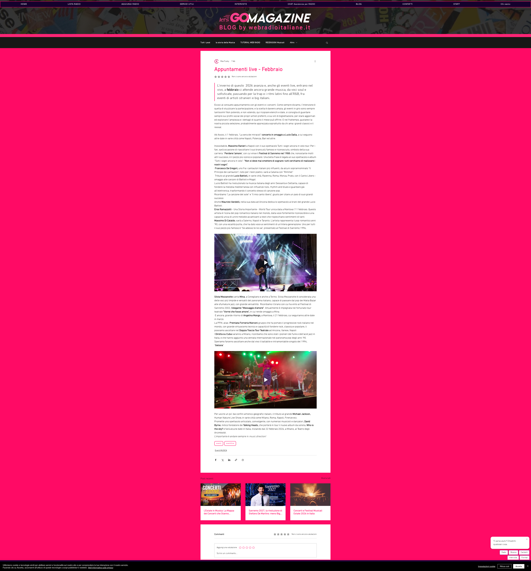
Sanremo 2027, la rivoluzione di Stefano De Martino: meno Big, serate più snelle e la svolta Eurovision (265, 512)
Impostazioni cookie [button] (486, 566)
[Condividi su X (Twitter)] (222, 460)
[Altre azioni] (315, 61)
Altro (292, 42)
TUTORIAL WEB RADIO (250, 42)
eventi (218, 443)
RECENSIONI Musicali (275, 42)
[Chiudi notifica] (527, 539)
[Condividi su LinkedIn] (229, 460)
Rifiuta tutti (504, 566)
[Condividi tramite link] (236, 460)
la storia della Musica (225, 42)
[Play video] (265, 262)
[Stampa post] (242, 460)
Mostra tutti (325, 478)
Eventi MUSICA (221, 450)
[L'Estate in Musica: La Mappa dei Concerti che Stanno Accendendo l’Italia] (221, 494)
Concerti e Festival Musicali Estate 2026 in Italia (308, 512)
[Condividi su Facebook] (215, 460)
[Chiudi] (527, 566)
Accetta (519, 566)
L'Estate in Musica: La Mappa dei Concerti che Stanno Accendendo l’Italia (219, 512)
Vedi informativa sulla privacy (100, 567)
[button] (186, 4)
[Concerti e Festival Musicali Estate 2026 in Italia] (310, 494)
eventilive (230, 443)
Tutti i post (205, 42)
